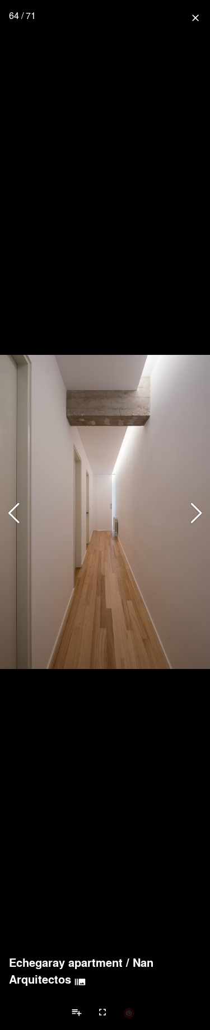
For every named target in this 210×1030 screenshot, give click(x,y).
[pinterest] (128, 1013)
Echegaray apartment (66, 962)
